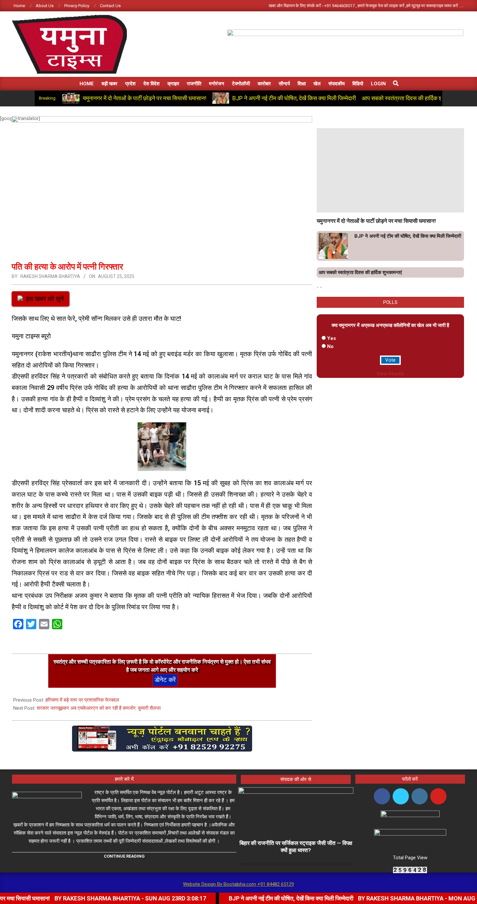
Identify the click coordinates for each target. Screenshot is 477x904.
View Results (390, 374)
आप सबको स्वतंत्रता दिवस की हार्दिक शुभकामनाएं (411, 98)
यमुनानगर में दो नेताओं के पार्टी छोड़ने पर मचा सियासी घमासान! (144, 98)
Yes (331, 338)
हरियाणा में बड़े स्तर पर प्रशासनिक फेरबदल (82, 700)
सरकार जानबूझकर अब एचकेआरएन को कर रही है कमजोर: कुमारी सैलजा (99, 708)
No (330, 346)
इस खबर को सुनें (45, 299)
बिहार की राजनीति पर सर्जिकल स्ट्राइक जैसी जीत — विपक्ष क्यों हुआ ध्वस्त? (295, 847)
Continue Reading (124, 856)
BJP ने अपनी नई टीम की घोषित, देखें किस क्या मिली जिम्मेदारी (294, 98)
